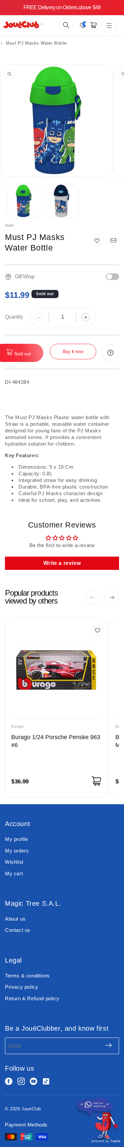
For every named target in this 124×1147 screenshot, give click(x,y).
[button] (66, 25)
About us (15, 919)
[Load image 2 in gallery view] (62, 201)
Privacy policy (21, 987)
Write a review (62, 563)
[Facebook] (9, 1081)
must (9, 225)
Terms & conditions (27, 975)
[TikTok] (46, 1081)
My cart (14, 873)
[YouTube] (33, 1081)
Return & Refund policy (32, 998)
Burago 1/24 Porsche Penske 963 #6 (55, 741)
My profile (16, 839)
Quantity (14, 317)
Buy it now (73, 351)
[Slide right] (111, 597)
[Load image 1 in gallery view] (24, 201)
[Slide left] (92, 597)
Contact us (17, 930)
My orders (17, 850)
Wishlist (14, 862)
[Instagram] (21, 1081)
